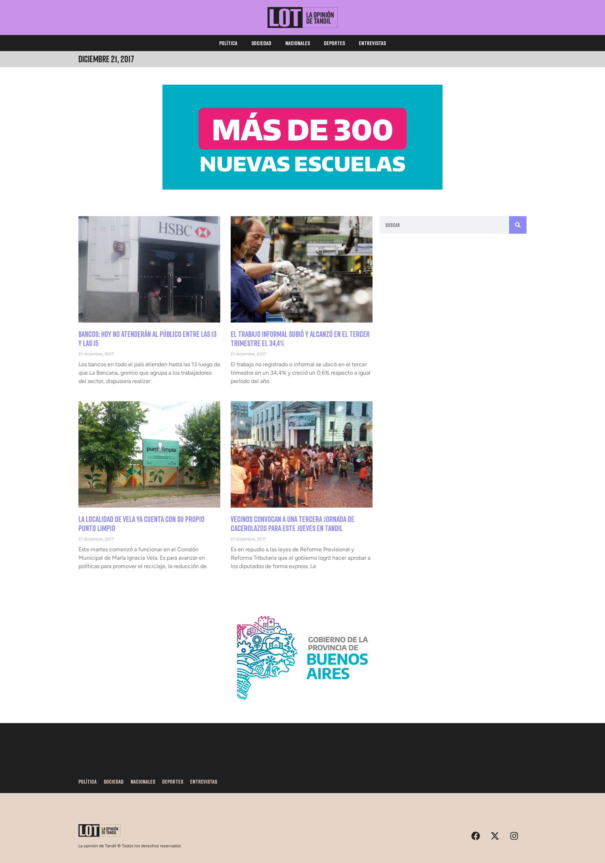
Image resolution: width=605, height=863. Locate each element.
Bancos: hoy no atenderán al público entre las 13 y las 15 (147, 338)
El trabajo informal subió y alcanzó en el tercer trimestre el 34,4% (300, 338)
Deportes (334, 43)
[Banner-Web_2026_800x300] (302, 708)
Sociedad (261, 43)
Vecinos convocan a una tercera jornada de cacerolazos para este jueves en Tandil (292, 523)
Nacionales (297, 43)
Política (228, 43)
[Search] (518, 225)
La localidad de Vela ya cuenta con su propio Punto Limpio (141, 523)
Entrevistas (372, 43)
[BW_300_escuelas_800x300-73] (302, 187)
